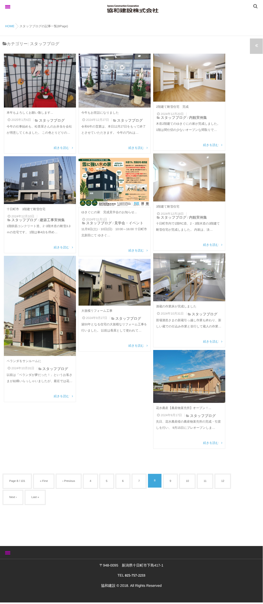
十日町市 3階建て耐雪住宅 (26, 209)
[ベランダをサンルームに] (40, 306)
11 (204, 481)
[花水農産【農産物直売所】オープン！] (189, 376)
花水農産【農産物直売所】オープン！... (183, 408)
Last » (35, 497)
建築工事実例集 (52, 220)
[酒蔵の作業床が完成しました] (189, 277)
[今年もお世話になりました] (115, 81)
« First (44, 481)
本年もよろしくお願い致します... (30, 112)
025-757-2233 (135, 576)
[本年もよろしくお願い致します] (40, 81)
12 (222, 481)
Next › (13, 497)
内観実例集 (198, 117)
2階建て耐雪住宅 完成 (172, 107)
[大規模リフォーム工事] (115, 282)
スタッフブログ (52, 120)
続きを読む (62, 148)
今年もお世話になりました (100, 112)
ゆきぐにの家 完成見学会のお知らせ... (109, 212)
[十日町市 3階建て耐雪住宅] (40, 180)
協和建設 (108, 585)
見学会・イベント (128, 223)
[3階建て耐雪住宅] (189, 177)
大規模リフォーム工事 (96, 311)
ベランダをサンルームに (24, 361)
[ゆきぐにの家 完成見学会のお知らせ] (115, 181)
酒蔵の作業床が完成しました (176, 306)
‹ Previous (68, 481)
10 (187, 481)
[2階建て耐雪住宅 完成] (189, 78)
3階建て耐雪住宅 (167, 206)
